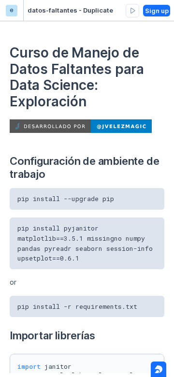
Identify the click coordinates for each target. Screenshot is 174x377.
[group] (132, 10)
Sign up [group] (157, 10)
